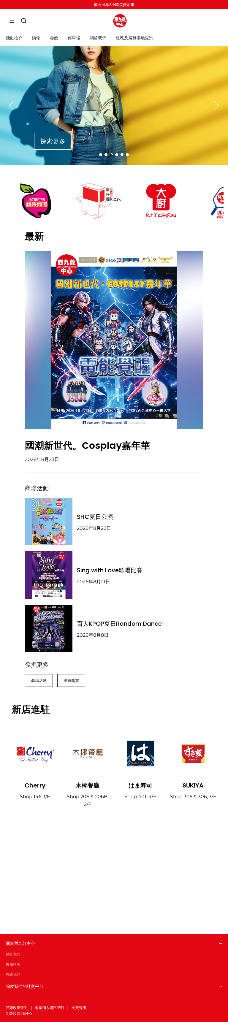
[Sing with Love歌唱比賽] (48, 575)
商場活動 (39, 680)
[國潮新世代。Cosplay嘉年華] (114, 340)
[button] (12, 21)
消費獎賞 (71, 680)
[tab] (100, 154)
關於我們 (13, 954)
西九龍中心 (24, 1013)
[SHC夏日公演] (48, 521)
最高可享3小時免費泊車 (114, 4)
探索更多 (52, 141)
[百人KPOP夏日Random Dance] (48, 628)
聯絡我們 (13, 974)
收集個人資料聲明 (49, 1007)
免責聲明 (79, 1007)
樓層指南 (13, 964)
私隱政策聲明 (16, 1007)
